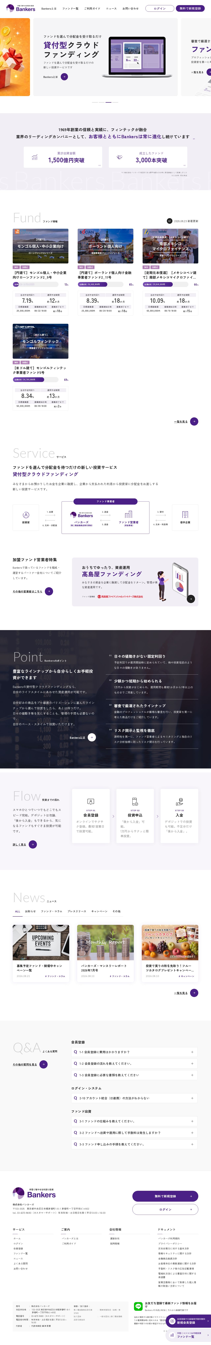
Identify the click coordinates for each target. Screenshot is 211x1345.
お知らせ (30, 911)
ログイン (160, 8)
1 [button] (95, 103)
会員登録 (18, 1248)
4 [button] (115, 103)
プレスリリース (76, 911)
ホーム (17, 1238)
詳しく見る (19, 844)
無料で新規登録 (190, 8)
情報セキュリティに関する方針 (175, 1253)
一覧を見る (181, 421)
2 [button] (102, 103)
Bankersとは (49, 8)
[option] (105, 57)
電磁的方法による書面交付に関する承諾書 (177, 1275)
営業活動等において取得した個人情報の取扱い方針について (177, 1284)
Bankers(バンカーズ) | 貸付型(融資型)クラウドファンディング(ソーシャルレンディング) (20, 8)
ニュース (111, 8)
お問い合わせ (130, 8)
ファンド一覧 (70, 8)
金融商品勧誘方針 (167, 1258)
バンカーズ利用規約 (169, 1238)
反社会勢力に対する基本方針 (173, 1248)
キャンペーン (99, 911)
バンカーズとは (70, 1238)
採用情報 (115, 1243)
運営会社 (115, 1238)
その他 (116, 911)
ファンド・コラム (51, 911)
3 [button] (108, 103)
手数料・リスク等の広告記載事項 (176, 1268)
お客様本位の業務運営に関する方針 (177, 1263)
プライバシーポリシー (170, 1243)
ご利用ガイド (92, 8)
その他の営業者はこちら (27, 591)
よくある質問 (21, 1263)
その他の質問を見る (25, 1064)
